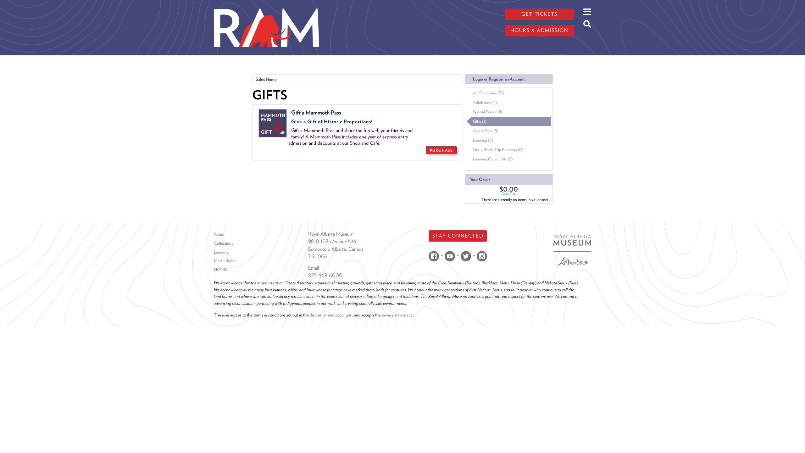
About (219, 234)
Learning (221, 251)
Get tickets (539, 14)
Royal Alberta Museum (330, 234)
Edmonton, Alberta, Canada (336, 249)
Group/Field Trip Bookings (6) (498, 149)
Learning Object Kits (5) (493, 159)
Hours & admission (539, 30)
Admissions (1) (485, 102)
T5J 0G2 (318, 257)
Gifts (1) (479, 121)
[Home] (266, 4)
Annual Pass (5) (485, 130)
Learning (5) (483, 140)
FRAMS (220, 269)
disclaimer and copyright (330, 314)
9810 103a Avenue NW (332, 241)
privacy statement (397, 314)
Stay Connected (457, 236)
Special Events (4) (487, 111)
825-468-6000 (325, 275)
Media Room (225, 260)
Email (313, 268)
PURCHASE (441, 150)
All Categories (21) (488, 93)
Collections (223, 243)
